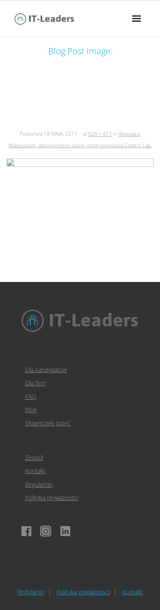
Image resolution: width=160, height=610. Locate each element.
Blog (31, 410)
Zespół (34, 457)
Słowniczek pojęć (47, 423)
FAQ (30, 396)
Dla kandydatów (46, 370)
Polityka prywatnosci (83, 592)
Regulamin (38, 484)
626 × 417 (100, 133)
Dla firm (35, 383)
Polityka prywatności (52, 498)
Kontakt (35, 471)
